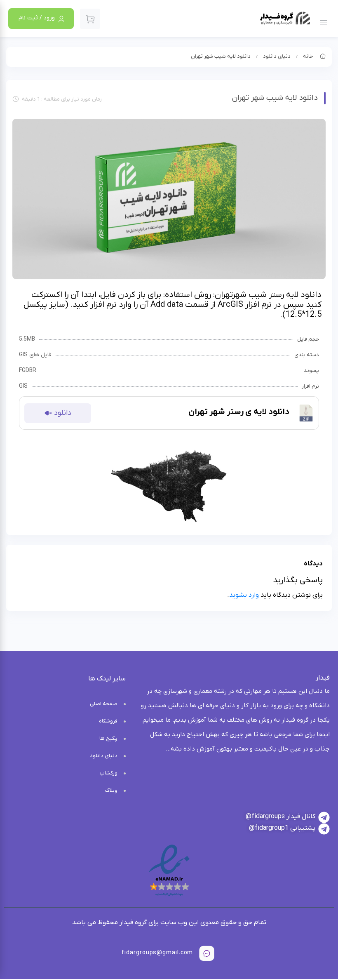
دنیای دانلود (277, 56)
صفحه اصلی (103, 703)
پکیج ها (108, 738)
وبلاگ (111, 790)
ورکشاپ (108, 773)
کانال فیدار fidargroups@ (280, 816)
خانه (308, 56)
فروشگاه (108, 721)
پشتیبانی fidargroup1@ (282, 828)
